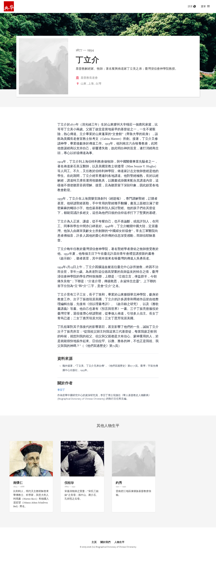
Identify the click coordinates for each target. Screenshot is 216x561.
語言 (190, 6)
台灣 (98, 83)
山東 (83, 83)
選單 (203, 6)
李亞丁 (61, 389)
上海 (91, 83)
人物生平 (119, 542)
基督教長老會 (89, 78)
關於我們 (105, 542)
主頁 (94, 542)
